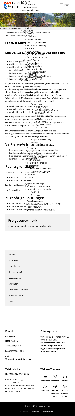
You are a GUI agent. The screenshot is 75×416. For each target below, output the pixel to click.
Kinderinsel (36, 133)
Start (7, 32)
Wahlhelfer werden (17, 206)
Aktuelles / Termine (43, 116)
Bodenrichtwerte (34, 69)
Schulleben (40, 113)
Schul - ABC (44, 127)
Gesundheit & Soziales (37, 136)
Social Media (36, 195)
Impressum (24, 412)
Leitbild (38, 118)
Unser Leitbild (45, 124)
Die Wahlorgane (16, 61)
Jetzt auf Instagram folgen (65, 393)
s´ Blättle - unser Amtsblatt (39, 186)
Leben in (27, 80)
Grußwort (31, 4)
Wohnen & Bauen (31, 60)
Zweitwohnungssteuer (37, 57)
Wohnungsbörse (34, 77)
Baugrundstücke (34, 63)
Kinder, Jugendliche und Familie (41, 101)
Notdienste (45, 381)
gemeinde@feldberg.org (19, 359)
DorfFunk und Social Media (39, 189)
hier (54, 351)
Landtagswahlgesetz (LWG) (17, 185)
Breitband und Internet (37, 89)
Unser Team (40, 107)
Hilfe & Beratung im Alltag (42, 145)
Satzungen (31, 19)
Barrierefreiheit (48, 412)
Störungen (45, 390)
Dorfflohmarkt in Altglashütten (41, 209)
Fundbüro (31, 36)
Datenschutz (35, 412)
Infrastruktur (32, 165)
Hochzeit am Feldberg (36, 45)
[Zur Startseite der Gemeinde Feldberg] (16, 6)
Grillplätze (31, 174)
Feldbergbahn (33, 92)
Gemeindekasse (34, 39)
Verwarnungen (33, 51)
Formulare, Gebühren (36, 22)
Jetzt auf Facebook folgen (55, 393)
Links (29, 28)
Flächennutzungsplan (36, 72)
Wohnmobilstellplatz (36, 54)
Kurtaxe (30, 48)
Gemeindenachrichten (37, 204)
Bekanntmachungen (36, 183)
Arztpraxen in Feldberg (41, 139)
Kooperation (40, 130)
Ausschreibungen (35, 201)
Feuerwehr (32, 148)
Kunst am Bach (37, 157)
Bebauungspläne (34, 66)
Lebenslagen (32, 16)
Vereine (30, 151)
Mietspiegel (32, 74)
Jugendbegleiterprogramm (46, 110)
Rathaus (26, 1)
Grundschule (36, 104)
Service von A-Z (34, 13)
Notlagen (35, 142)
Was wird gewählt (17, 70)
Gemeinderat (33, 10)
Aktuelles (27, 180)
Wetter (64, 381)
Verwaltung (28, 30)
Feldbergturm (33, 95)
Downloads (55, 381)
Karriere (30, 198)
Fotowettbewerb (34, 207)
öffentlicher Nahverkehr (41, 168)
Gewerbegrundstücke (36, 42)
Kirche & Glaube (34, 160)
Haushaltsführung (35, 25)
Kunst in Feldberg (34, 154)
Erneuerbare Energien (40, 171)
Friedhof (30, 33)
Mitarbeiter (32, 7)
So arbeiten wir (41, 121)
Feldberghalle (33, 98)
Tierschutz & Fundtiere (37, 162)
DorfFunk (35, 192)
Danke (30, 177)
